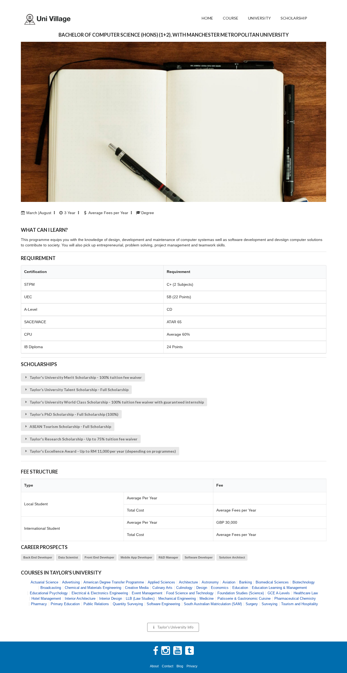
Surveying (269, 604)
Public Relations (96, 604)
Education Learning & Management (279, 588)
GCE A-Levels (279, 593)
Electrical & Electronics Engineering (100, 593)
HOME (207, 18)
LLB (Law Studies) (140, 598)
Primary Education (65, 604)
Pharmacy (39, 604)
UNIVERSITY (259, 18)
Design (201, 588)
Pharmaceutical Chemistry (295, 598)
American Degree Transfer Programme (113, 582)
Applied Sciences (161, 582)
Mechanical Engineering (177, 598)
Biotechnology (304, 582)
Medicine (207, 598)
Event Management (147, 593)
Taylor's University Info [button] (175, 627)
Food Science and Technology (190, 593)
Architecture (188, 582)
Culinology (184, 588)
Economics (220, 588)
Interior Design (110, 598)
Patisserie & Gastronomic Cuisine (244, 598)
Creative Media (137, 588)
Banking (245, 582)
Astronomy (210, 582)
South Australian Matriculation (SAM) (213, 604)
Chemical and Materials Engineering (93, 588)
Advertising (71, 582)
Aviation (229, 582)
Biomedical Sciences (272, 582)
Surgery (252, 604)
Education (240, 588)
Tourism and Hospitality (299, 604)
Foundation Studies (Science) (240, 593)
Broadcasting (50, 588)
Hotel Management (46, 598)
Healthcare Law (306, 593)
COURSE (230, 18)
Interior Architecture (80, 598)
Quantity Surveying (128, 604)
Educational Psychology (49, 593)
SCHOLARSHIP (294, 18)
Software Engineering (163, 604)
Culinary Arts (162, 588)
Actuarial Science (44, 582)
